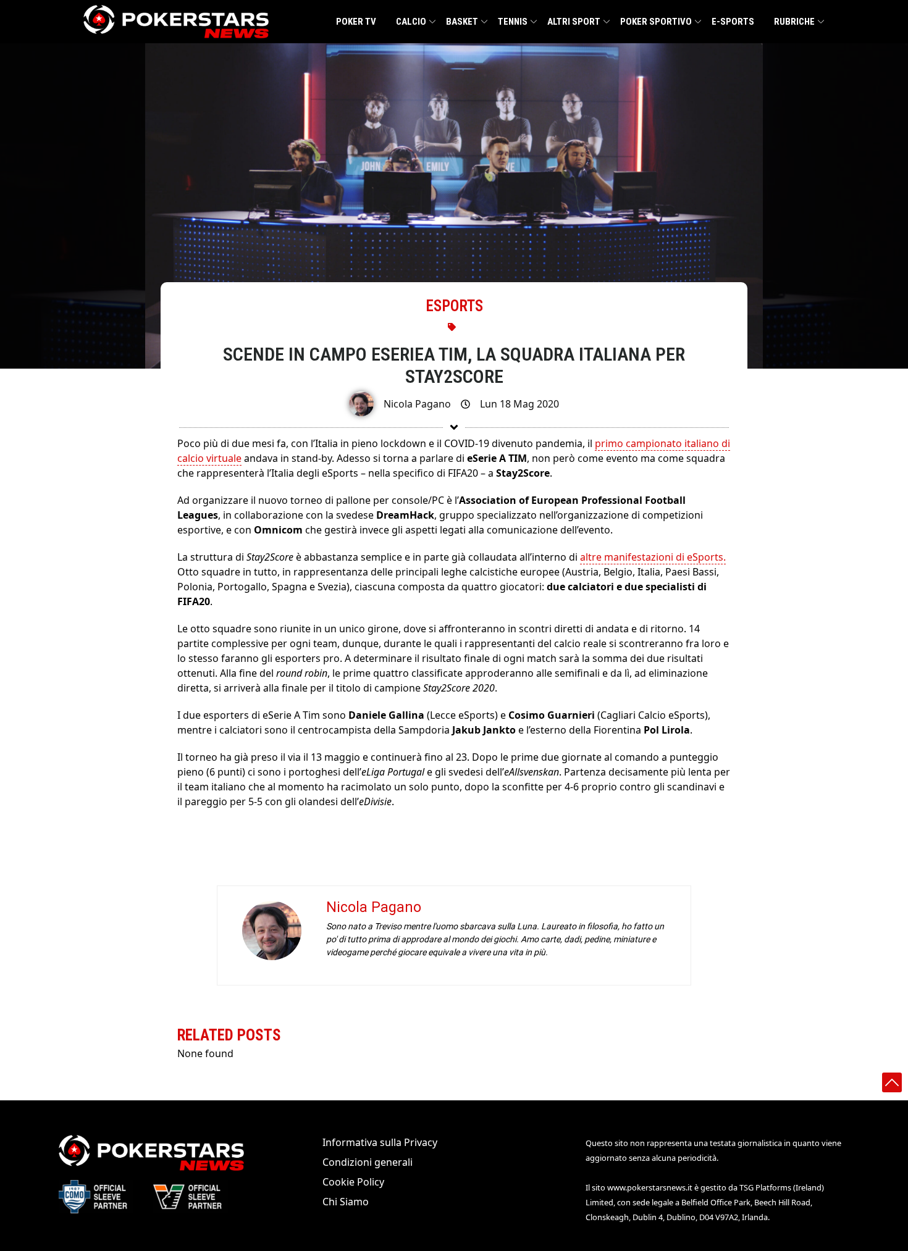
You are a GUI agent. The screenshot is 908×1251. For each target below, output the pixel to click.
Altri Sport (573, 21)
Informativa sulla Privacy (379, 1142)
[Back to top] (892, 1082)
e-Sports (733, 21)
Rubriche (794, 21)
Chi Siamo (345, 1201)
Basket (462, 21)
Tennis (513, 21)
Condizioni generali (367, 1162)
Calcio (411, 21)
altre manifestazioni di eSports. (653, 557)
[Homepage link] (176, 21)
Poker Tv (356, 21)
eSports (454, 306)
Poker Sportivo (656, 21)
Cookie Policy (353, 1182)
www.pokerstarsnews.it (649, 1187)
